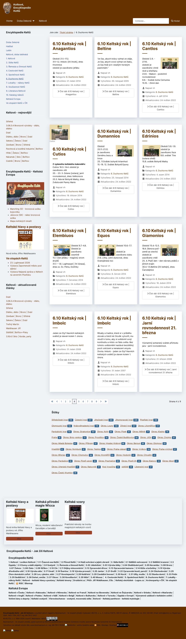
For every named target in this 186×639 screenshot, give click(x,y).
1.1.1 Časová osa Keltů (48, 562)
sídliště (125, 466)
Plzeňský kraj (146, 419)
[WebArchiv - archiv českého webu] (80, 625)
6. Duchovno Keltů (14, 78)
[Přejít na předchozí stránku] (57, 401)
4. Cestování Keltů (14, 70)
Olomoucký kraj (59, 425)
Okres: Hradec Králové (110, 443)
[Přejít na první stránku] (52, 401)
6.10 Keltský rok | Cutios (69, 151)
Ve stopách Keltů (17, 258)
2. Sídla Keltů (12, 62)
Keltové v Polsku (34, 595)
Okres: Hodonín (123, 455)
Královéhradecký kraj (84, 425)
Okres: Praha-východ (162, 449)
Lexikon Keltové (28, 562)
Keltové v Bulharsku (86, 595)
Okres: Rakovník (88, 466)
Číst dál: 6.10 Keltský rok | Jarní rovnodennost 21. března (161, 371)
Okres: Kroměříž (102, 455)
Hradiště (56, 449)
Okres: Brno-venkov (72, 437)
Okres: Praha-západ (116, 449)
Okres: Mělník (138, 431)
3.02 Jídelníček (93, 565)
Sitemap (29, 583)
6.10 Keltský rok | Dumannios (114, 134)
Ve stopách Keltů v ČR (16, 103)
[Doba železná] (33, 21)
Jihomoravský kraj (124, 419)
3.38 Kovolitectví (68, 577)
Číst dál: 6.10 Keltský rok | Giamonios (161, 295)
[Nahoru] (181, 634)
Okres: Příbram (86, 443)
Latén (8, 50)
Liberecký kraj (141, 466)
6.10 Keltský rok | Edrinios (159, 134)
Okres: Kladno (158, 431)
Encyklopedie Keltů (21, 557)
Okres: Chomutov (79, 455)
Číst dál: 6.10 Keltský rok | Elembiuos (71, 292)
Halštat (9, 46)
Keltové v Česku (17, 592)
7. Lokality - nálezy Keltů (17, 82)
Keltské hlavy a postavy (17, 503)
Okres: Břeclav (58, 455)
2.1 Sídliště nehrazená (136, 562)
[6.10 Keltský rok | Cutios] (60, 132)
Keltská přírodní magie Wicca (47, 503)
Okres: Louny (107, 425)
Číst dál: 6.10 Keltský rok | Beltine (116, 93)
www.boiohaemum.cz (38, 625)
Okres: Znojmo (164, 437)
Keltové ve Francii (77, 592)
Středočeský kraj (60, 419)
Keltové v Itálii (50, 595)
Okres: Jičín (145, 437)
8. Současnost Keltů (15, 87)
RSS (99, 625)
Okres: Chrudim (144, 455)
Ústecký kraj (81, 419)
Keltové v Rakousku (36, 592)
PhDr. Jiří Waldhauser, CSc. (100, 580)
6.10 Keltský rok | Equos (114, 233)
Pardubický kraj (59, 431)
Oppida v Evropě (125, 595)
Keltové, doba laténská (17, 54)
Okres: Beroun (133, 443)
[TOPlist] (7, 631)
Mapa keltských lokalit (21, 221)
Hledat (176, 21)
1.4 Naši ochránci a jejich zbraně (93, 562)
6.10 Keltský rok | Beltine (114, 46)
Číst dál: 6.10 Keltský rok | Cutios (71, 207)
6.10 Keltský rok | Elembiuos (69, 233)
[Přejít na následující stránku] (101, 401)
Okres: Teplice (94, 449)
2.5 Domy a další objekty (30, 565)
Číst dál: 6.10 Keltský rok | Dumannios (116, 189)
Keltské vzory (75, 502)
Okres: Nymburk (73, 449)
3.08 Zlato (28, 568)
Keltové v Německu (57, 592)
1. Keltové (10, 58)
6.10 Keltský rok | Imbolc (69, 320)
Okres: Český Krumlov (62, 472)
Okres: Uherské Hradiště (63, 466)
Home (9, 20)
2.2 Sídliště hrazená (159, 562)
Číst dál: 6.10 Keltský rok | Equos (116, 286)
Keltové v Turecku (107, 595)
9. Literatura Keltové (15, 91)
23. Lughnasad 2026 (20, 262)
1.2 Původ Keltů (68, 562)
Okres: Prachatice (106, 461)
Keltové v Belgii (66, 595)
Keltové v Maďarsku (162, 592)
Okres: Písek (120, 431)
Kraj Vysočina (108, 466)
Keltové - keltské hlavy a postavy (39, 580)
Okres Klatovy (149, 461)
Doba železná (24, 20)
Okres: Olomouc (154, 443)
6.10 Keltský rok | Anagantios (69, 46)
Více (19, 538)
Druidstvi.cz (79, 580)
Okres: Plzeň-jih (128, 461)
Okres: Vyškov (139, 449)
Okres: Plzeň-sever (83, 461)
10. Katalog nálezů (15, 95)
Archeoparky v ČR (155, 580)
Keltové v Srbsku (142, 592)
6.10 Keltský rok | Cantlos (159, 46)
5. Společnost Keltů (15, 74)
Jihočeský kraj (101, 419)
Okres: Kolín (102, 431)
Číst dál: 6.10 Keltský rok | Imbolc (71, 361)
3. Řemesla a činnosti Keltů (19, 66)
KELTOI (47, 622)
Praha (54, 437)
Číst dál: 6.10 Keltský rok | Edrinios (161, 186)
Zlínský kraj (125, 425)
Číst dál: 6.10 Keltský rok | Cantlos (161, 108)
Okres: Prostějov (96, 437)
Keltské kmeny (64, 580)
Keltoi (44, 618)
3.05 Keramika (152, 565)
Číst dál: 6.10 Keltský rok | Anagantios (71, 93)
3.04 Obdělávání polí (132, 565)
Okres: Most (168, 461)
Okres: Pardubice (60, 461)
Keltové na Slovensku (98, 592)
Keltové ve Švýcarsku (121, 592)
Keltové (43, 20)
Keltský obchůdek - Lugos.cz (130, 580)
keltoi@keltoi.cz (165, 613)
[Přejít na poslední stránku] (105, 401)
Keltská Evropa (13, 99)
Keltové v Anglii (16, 595)
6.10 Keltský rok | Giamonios (159, 233)
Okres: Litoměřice (146, 425)
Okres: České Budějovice (122, 437)
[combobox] (151, 21)
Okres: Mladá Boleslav (62, 443)
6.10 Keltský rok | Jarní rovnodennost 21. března (159, 325)
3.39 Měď (84, 577)
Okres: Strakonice (81, 431)
